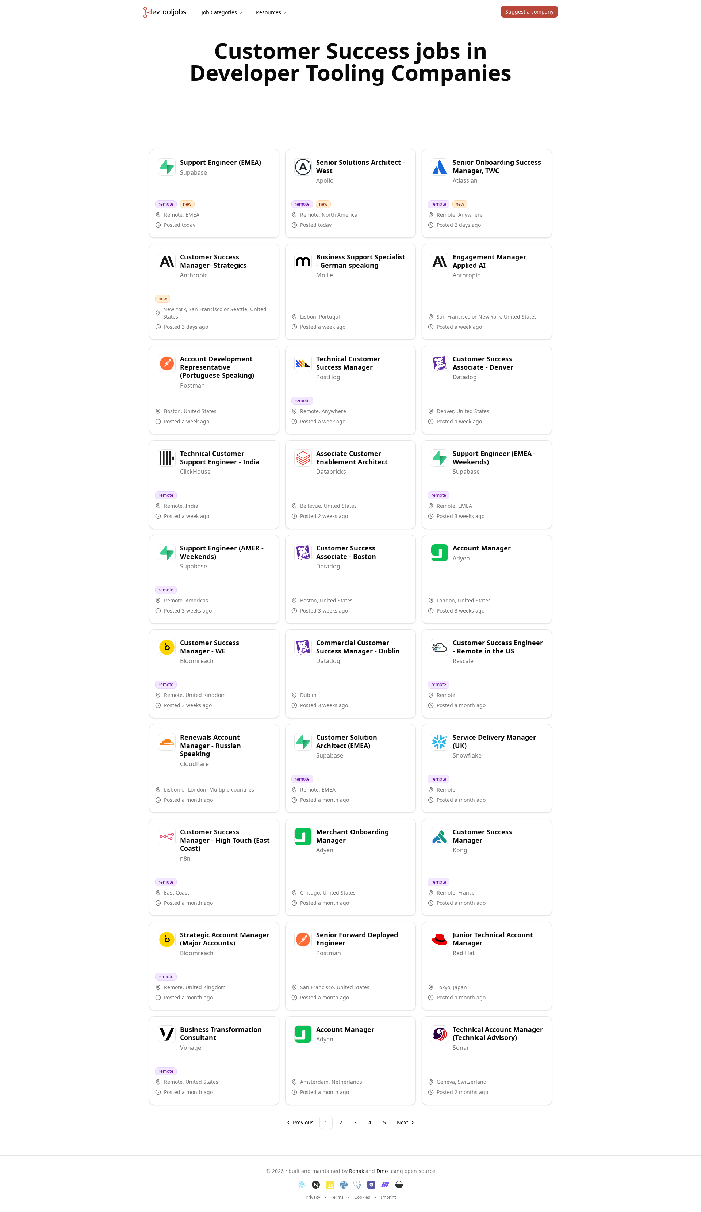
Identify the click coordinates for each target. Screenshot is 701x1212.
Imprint (388, 1197)
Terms (337, 1197)
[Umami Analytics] (399, 1185)
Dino (382, 1170)
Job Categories (219, 12)
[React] (302, 1185)
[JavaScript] (330, 1185)
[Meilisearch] (385, 1185)
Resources (268, 12)
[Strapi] (371, 1185)
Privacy (313, 1197)
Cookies (362, 1197)
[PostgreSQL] (357, 1185)
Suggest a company (529, 11)
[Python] (344, 1185)
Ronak (356, 1170)
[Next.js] (316, 1185)
